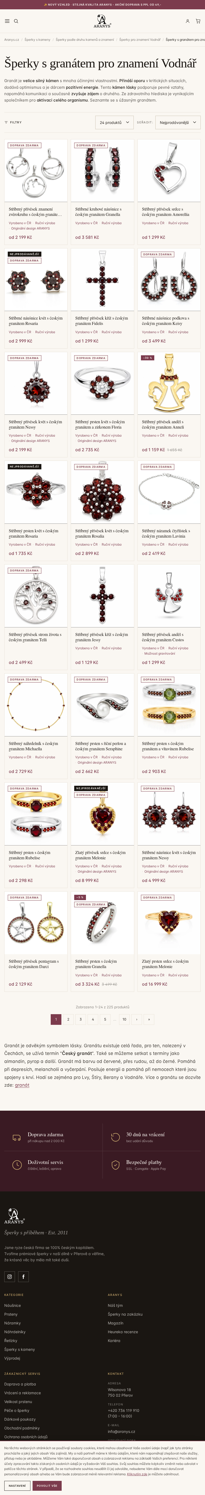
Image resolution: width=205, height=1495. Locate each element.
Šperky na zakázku (125, 1314)
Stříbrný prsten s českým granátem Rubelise (29, 855)
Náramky (12, 1323)
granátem (146, 100)
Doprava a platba (20, 1384)
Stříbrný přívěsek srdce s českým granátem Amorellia (165, 211)
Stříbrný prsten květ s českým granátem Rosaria (33, 533)
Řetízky (10, 1340)
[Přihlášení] (187, 21)
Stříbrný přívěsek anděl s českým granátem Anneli (163, 424)
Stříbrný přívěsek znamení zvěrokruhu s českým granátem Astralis (35, 211)
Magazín (115, 1323)
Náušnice (12, 1305)
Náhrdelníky (15, 1331)
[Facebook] (23, 1276)
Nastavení (17, 1485)
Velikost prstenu (18, 1401)
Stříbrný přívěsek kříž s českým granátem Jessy (101, 637)
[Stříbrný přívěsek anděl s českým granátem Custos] (169, 596)
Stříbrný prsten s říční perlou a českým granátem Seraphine (100, 746)
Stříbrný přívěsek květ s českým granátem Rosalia (101, 533)
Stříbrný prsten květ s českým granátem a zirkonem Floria (100, 424)
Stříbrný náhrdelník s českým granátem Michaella (33, 746)
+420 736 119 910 (123, 1410)
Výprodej (12, 1358)
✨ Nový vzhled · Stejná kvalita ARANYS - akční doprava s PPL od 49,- (102, 4)
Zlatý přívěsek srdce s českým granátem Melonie (100, 855)
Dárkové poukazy (20, 1419)
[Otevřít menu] (7, 21)
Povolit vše (47, 1485)
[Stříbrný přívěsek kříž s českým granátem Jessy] (102, 596)
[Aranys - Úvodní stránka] (102, 21)
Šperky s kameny (37, 40)
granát (22, 1085)
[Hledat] (16, 21)
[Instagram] (9, 1276)
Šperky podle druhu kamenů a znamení (85, 40)
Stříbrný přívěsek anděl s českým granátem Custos (163, 637)
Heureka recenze (123, 1331)
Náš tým (115, 1305)
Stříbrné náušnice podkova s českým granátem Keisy (165, 320)
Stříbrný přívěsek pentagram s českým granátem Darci (34, 963)
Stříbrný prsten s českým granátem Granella (96, 963)
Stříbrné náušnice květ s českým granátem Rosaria (35, 320)
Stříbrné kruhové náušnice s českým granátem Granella (98, 211)
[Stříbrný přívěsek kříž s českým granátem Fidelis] (102, 279)
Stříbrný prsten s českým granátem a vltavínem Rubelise (168, 746)
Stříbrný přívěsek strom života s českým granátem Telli (35, 637)
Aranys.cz (11, 40)
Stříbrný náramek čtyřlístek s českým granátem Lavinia (166, 533)
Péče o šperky (16, 1410)
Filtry (16, 122)
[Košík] (198, 21)
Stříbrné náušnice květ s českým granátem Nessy (169, 855)
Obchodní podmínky (22, 1428)
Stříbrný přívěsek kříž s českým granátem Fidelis (101, 320)
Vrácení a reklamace (22, 1393)
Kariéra (114, 1340)
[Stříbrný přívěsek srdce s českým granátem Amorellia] (169, 170)
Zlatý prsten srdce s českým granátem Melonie (165, 963)
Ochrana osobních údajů (26, 1436)
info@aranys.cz (121, 1431)
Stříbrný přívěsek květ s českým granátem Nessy (35, 424)
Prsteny (11, 1314)
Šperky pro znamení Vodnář (139, 40)
